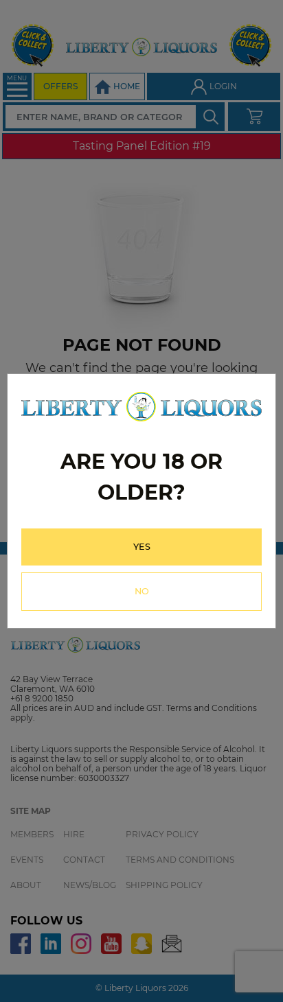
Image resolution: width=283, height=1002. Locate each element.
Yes (141, 546)
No (142, 591)
